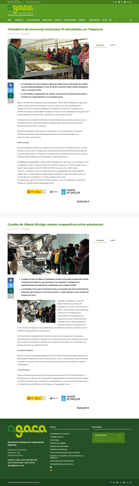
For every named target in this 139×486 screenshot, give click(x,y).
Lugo (14, 453)
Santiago (17, 450)
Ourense (15, 455)
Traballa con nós (57, 437)
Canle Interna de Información (62, 461)
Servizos (19, 20)
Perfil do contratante (58, 449)
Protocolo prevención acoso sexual (64, 453)
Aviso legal (54, 440)
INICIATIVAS (47, 20)
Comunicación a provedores (61, 464)
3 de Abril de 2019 (13, 229)
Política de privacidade (59, 446)
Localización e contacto (33, 2)
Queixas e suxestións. (15, 2)
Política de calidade (58, 443)
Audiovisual (94, 20)
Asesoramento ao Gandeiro (15, 2)
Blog (105, 20)
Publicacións (70, 20)
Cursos (57, 20)
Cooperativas (33, 20)
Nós (9, 20)
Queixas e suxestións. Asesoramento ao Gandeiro (66, 457)
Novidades (26, 34)
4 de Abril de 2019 (13, 34)
